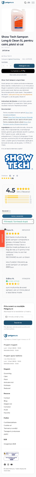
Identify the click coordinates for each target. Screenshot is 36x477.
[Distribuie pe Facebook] (10, 175)
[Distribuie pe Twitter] (13, 175)
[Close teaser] (5, 229)
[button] (2, 238)
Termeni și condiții (10, 428)
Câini (5, 376)
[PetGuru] (7, 2)
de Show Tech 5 (6, 56)
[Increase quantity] (11, 66)
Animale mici (8, 382)
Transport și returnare (12, 431)
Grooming (7, 373)
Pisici (6, 379)
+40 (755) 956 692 (10, 359)
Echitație (7, 385)
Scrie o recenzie (17, 216)
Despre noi (8, 404)
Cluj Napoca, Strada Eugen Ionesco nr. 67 (17, 339)
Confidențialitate (10, 422)
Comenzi (7, 407)
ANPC (6, 434)
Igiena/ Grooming (14, 59)
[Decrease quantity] (3, 66)
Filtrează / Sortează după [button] (16, 221)
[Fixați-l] (17, 175)
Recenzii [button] (6, 211)
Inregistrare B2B (10, 444)
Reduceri (7, 388)
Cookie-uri (8, 425)
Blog (5, 401)
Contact (7, 398)
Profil (6, 410)
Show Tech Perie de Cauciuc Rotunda (20, 117)
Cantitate (4, 62)
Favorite (7, 413)
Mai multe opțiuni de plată (18, 75)
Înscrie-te (18, 323)
